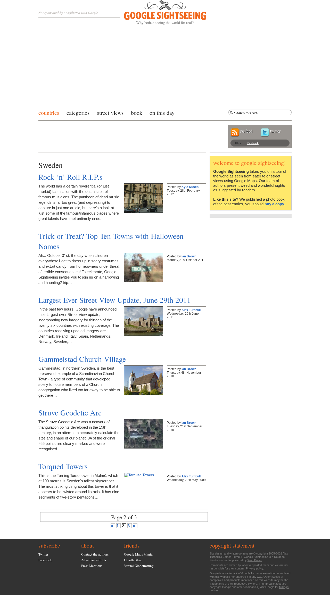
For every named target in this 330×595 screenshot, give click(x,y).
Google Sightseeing (159, 12)
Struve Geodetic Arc (70, 412)
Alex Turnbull (191, 310)
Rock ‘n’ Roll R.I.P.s (70, 177)
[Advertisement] (165, 66)
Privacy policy (254, 568)
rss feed (246, 131)
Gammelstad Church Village (82, 359)
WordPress (255, 560)
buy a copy (274, 204)
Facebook (253, 143)
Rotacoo (279, 556)
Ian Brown (189, 256)
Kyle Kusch (190, 187)
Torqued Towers (63, 466)
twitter (275, 131)
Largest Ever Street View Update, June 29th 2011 (114, 300)
